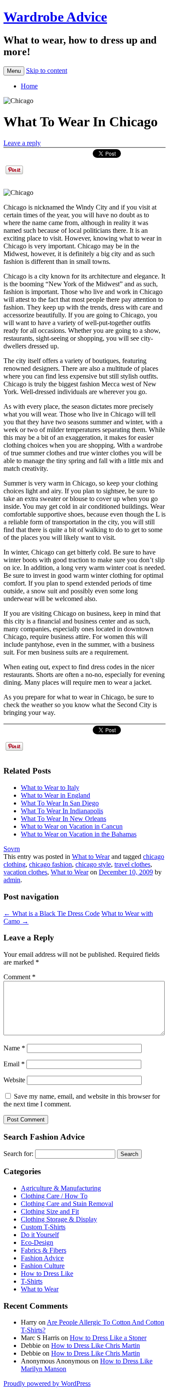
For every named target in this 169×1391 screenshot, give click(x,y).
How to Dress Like (47, 1273)
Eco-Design (37, 1242)
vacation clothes (25, 872)
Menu (14, 71)
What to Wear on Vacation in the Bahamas (78, 834)
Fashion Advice (42, 1258)
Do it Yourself (40, 1234)
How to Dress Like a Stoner (108, 1337)
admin (11, 879)
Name (14, 1048)
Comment (19, 977)
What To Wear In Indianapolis (62, 811)
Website (14, 1080)
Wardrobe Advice (55, 17)
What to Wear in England (55, 795)
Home (29, 86)
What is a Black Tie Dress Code (51, 913)
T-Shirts (31, 1281)
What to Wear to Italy (50, 787)
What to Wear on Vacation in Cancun (72, 826)
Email (14, 1064)
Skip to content (46, 70)
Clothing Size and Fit (50, 1211)
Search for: (18, 1153)
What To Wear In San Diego (60, 803)
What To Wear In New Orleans (63, 818)
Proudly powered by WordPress (47, 1383)
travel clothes (132, 864)
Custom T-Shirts (43, 1227)
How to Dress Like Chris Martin (95, 1345)
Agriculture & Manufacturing (61, 1188)
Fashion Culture (43, 1265)
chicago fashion (50, 864)
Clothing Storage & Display (59, 1219)
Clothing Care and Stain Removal (67, 1203)
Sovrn (11, 848)
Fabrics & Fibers (43, 1250)
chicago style (93, 864)
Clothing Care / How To (54, 1196)
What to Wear (91, 856)
